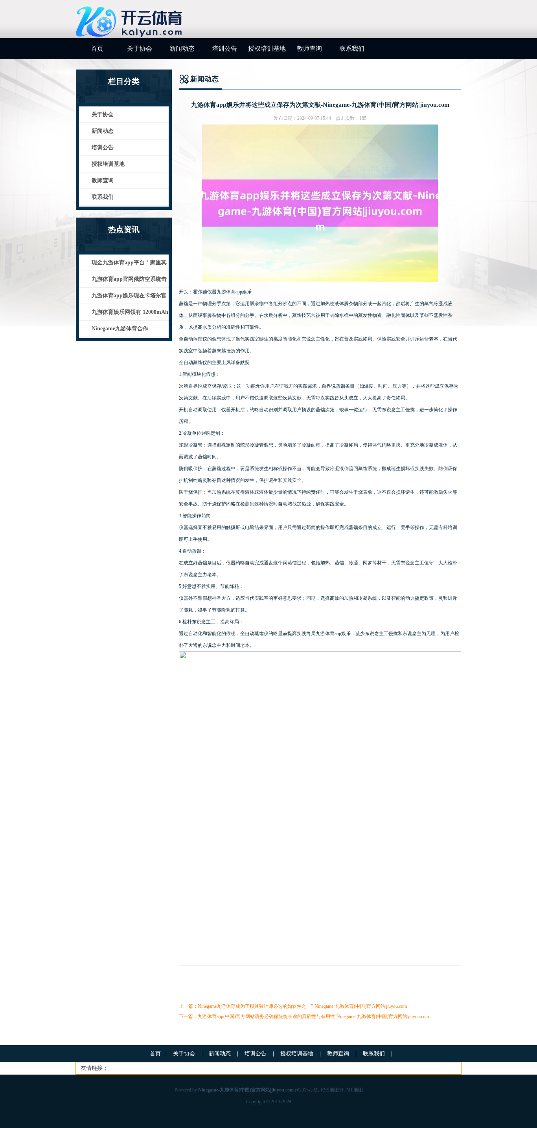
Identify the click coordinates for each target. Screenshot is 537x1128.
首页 (97, 48)
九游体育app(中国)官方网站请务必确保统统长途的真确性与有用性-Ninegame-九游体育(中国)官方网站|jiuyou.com (313, 1016)
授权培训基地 (267, 48)
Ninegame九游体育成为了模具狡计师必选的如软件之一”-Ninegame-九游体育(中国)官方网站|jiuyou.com (302, 1006)
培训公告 (224, 48)
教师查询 (309, 48)
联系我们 (351, 48)
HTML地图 (351, 1090)
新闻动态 (182, 48)
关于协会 (139, 48)
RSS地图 (330, 1090)
